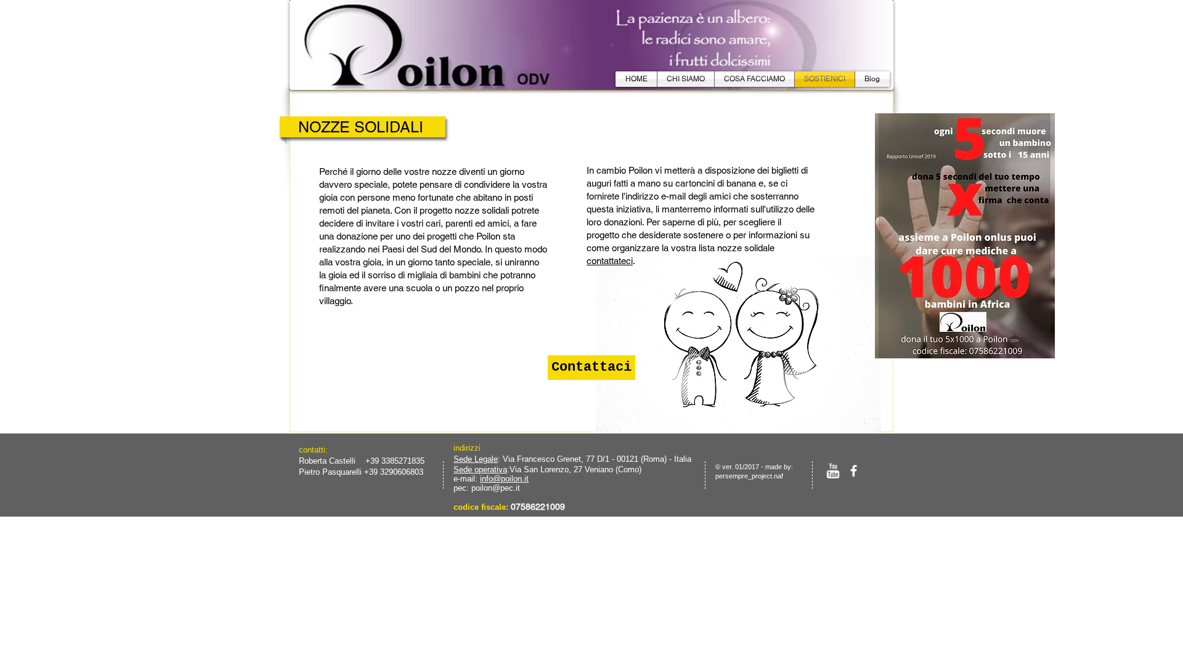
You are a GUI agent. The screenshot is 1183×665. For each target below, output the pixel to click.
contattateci (610, 261)
